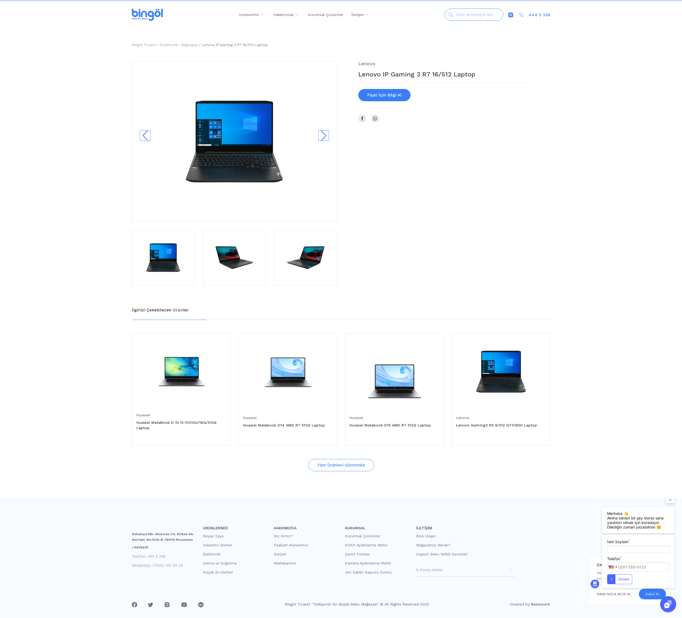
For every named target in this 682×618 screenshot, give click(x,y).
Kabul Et (652, 594)
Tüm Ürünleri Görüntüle (341, 464)
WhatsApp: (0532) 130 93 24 (157, 565)
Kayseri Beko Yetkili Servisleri (442, 554)
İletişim (358, 15)
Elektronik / (170, 45)
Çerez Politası (357, 554)
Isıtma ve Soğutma (220, 563)
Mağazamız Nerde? (433, 545)
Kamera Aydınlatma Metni (368, 563)
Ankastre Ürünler (217, 545)
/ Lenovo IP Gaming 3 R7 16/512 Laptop (233, 45)
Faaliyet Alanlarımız (291, 545)
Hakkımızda (284, 15)
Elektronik (212, 554)
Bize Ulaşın (426, 536)
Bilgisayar (189, 45)
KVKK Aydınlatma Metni (366, 545)
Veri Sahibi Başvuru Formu (368, 572)
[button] (323, 135)
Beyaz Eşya (213, 536)
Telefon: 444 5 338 (149, 556)
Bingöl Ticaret (144, 45)
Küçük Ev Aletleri (218, 572)
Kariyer (280, 554)
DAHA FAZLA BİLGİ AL (614, 594)
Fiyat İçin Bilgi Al (384, 94)
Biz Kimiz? (283, 536)
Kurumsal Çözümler (325, 15)
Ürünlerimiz (249, 15)
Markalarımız (285, 563)
